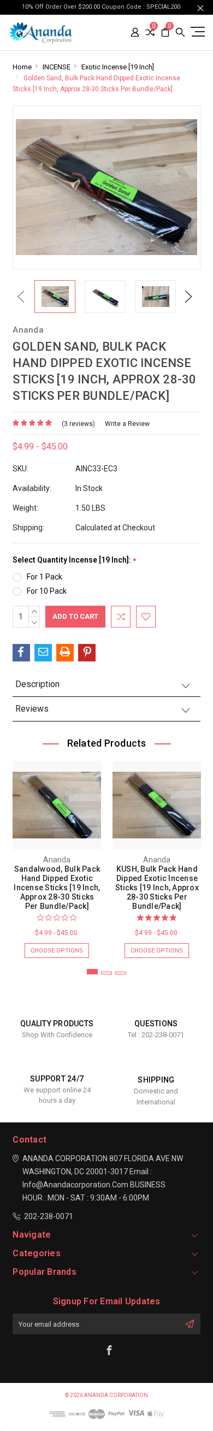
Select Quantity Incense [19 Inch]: (74, 560)
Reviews (32, 708)
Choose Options (57, 950)
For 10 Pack (47, 591)
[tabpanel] (57, 854)
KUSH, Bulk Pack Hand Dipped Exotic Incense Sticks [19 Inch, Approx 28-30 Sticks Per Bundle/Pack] (157, 887)
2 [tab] (106, 973)
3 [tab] (120, 973)
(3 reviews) (78, 424)
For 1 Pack (44, 576)
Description (37, 684)
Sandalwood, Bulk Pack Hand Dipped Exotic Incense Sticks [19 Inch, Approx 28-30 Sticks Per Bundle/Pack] (57, 887)
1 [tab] (92, 971)
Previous (21, 296)
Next (188, 296)
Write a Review (127, 424)
